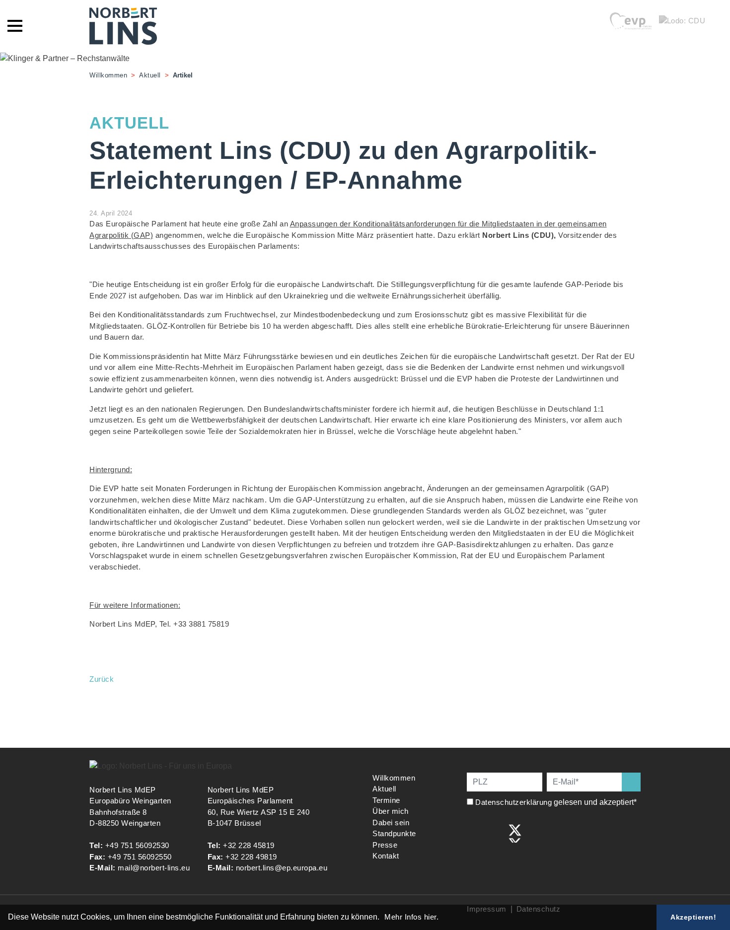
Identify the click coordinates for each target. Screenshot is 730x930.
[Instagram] (495, 832)
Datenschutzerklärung (513, 802)
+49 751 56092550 (140, 857)
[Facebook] (474, 832)
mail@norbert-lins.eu (154, 867)
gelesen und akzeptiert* (557, 802)
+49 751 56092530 (137, 845)
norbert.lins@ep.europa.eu (282, 867)
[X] (515, 832)
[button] (382, 918)
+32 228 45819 (249, 845)
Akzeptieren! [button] (693, 917)
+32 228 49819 (251, 857)
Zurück (101, 679)
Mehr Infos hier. (411, 917)
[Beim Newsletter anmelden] (631, 782)
